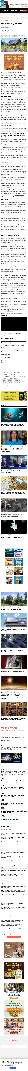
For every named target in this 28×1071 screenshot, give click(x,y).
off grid (25, 34)
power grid (5, 35)
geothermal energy (4, 34)
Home (2, 20)
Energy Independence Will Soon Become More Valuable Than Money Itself (12, 796)
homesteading (17, 34)
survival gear (8, 36)
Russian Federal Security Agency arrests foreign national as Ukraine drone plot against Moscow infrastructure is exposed (13, 891)
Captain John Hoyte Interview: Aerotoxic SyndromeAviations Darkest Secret (11, 818)
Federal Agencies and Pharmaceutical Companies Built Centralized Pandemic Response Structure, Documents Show (13, 921)
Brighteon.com (4, 363)
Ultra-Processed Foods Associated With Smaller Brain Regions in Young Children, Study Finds (11, 925)
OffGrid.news (10, 311)
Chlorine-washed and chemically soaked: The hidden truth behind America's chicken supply (12, 895)
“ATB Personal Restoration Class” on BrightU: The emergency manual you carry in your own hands (13, 900)
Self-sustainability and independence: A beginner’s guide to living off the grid (12, 608)
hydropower (22, 34)
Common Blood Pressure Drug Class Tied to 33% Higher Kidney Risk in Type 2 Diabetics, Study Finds (12, 875)
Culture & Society (8, 20)
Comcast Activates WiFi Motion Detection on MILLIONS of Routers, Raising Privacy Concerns (12, 934)
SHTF (23, 35)
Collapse (14, 372)
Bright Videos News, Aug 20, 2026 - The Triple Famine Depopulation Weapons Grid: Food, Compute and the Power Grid (14, 811)
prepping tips (20, 35)
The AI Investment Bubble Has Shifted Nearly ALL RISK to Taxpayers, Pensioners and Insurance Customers (13, 803)
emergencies (4, 374)
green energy (9, 34)
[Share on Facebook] (5, 30)
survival (4, 36)
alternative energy (6, 372)
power (2, 35)
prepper (13, 35)
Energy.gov (4, 360)
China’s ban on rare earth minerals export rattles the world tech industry (12, 515)
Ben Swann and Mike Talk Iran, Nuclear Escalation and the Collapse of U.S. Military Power (13, 781)
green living (13, 34)
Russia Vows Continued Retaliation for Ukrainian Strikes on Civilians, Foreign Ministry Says (12, 838)
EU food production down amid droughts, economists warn (13, 844)
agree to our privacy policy (8, 1065)
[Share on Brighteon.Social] (2, 30)
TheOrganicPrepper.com (15, 87)
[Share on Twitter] (8, 30)
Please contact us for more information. (8, 749)
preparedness (9, 35)
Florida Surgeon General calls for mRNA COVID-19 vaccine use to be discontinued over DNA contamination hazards (12, 426)
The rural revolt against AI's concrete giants (9, 841)
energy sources (13, 374)
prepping (15, 35)
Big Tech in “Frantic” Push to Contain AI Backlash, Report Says (13, 883)
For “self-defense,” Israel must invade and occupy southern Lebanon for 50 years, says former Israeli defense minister (13, 493)
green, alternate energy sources (16, 90)
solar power (4, 384)
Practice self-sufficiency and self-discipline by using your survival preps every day (13, 719)
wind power (16, 36)
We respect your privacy (14, 1049)
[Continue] (25, 1046)
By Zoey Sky (3, 27)
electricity (20, 372)
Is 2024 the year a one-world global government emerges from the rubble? (11, 536)
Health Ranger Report (6, 767)
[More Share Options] (11, 30)
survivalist (12, 36)
